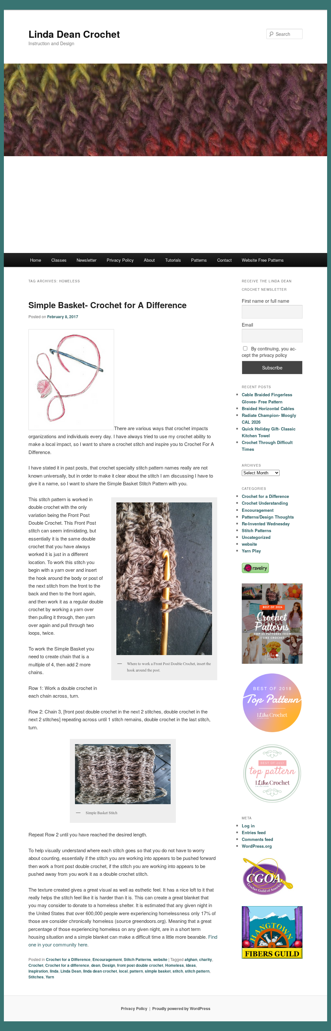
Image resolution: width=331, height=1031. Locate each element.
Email (247, 324)
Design (108, 965)
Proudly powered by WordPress (181, 1008)
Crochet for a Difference (68, 959)
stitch (178, 971)
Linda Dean (70, 971)
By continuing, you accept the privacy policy (269, 351)
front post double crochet (140, 965)
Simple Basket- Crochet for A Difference (107, 305)
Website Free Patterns (263, 260)
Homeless (174, 965)
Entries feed (254, 832)
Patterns (199, 260)
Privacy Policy (120, 260)
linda (54, 971)
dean (95, 965)
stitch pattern (197, 971)
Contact (224, 260)
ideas (191, 965)
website (160, 959)
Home (35, 260)
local (123, 971)
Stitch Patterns (137, 959)
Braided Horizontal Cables (268, 408)
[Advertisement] (165, 204)
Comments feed (257, 839)
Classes (59, 260)
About (149, 260)
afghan (191, 959)
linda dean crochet (100, 971)
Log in (248, 826)
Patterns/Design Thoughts (268, 517)
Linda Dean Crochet (74, 34)
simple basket (158, 971)
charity (205, 959)
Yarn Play (251, 551)
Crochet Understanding (265, 503)
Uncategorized (256, 537)
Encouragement (107, 959)
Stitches (36, 977)
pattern (136, 971)
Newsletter (86, 260)
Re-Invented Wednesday (266, 524)
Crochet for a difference (67, 965)
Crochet (35, 965)
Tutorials (173, 260)
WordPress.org (257, 846)
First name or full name (265, 301)
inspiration (38, 971)
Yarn (50, 977)
